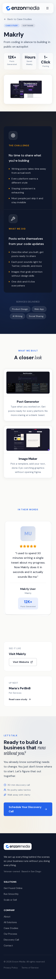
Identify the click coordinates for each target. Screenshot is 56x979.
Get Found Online (13, 888)
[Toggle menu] (47, 8)
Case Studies (11, 928)
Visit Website (21, 662)
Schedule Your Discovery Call (25, 809)
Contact (8, 945)
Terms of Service (30, 967)
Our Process (10, 933)
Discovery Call (11, 939)
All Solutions (10, 922)
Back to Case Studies (19, 19)
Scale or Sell (10, 899)
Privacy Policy (11, 967)
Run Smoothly (11, 894)
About (7, 916)
